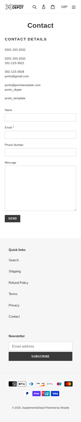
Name (8, 110)
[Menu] (73, 6)
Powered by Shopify (57, 407)
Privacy (14, 305)
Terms (13, 294)
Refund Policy (18, 282)
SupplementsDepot (33, 407)
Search (14, 260)
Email (9, 127)
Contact (14, 316)
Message (10, 162)
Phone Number (14, 145)
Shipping (15, 271)
